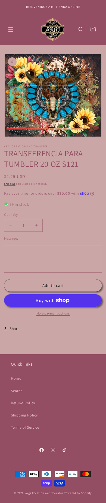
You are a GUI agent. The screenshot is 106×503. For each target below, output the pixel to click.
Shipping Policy (24, 415)
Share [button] (15, 328)
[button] (11, 29)
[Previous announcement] (10, 7)
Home (16, 378)
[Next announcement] (96, 7)
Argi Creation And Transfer (44, 493)
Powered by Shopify (78, 493)
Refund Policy (23, 403)
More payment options (53, 313)
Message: (11, 238)
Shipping (9, 184)
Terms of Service (25, 427)
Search (17, 390)
